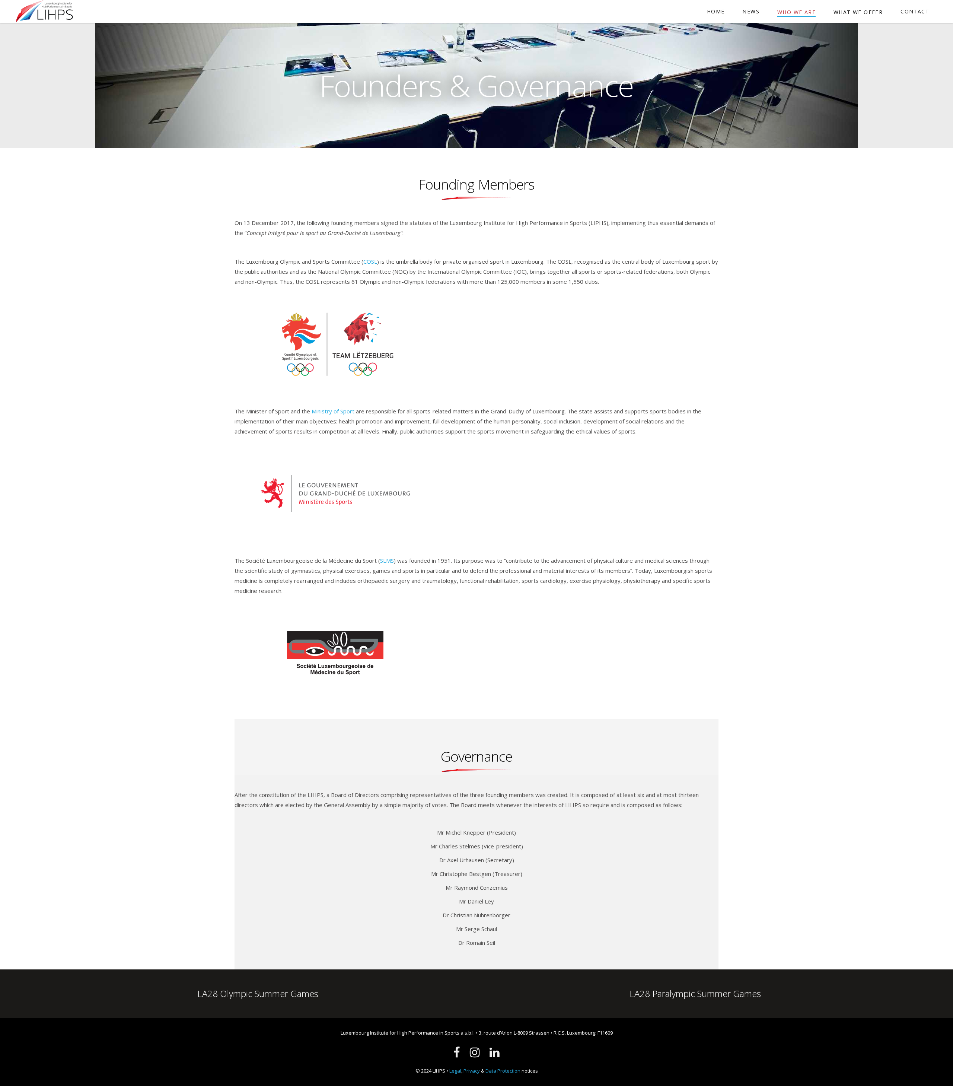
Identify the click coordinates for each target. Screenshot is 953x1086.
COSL (370, 261)
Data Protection (502, 1070)
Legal (455, 1070)
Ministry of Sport (333, 411)
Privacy (471, 1070)
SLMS (387, 560)
